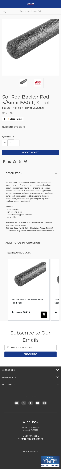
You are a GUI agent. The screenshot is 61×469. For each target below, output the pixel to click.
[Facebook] (3, 162)
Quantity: (8, 136)
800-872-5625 (32, 436)
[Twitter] (20, 162)
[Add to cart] (44, 315)
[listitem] (29, 290)
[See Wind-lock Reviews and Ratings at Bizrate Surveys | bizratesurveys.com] (50, 461)
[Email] (9, 162)
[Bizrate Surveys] (45, 454)
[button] (30, 173)
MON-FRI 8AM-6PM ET (32, 439)
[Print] (14, 162)
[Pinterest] (25, 162)
